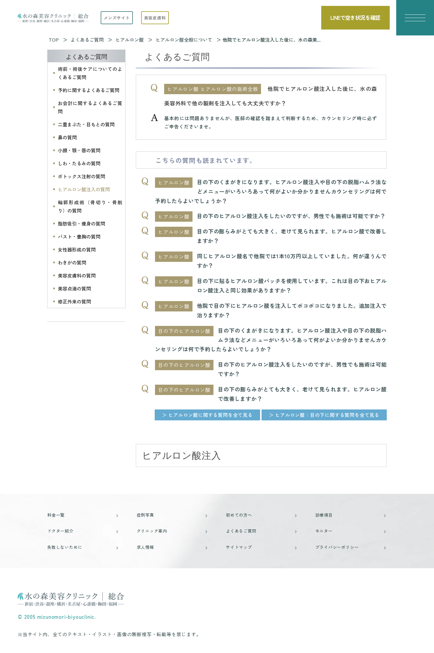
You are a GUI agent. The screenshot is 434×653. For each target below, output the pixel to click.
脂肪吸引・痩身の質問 (81, 223)
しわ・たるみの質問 (79, 163)
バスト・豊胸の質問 (79, 236)
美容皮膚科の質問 (77, 275)
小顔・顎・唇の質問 (79, 150)
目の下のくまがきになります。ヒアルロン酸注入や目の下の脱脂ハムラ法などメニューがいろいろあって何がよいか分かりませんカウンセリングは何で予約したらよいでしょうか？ (271, 191)
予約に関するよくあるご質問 (88, 90)
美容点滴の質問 (74, 288)
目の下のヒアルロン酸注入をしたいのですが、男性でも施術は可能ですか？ (291, 216)
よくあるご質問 (86, 56)
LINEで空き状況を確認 (355, 17)
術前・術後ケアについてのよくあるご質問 (90, 73)
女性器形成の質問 (77, 249)
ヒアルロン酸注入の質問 (84, 189)
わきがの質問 (72, 262)
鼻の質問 (67, 137)
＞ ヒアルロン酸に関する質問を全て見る (207, 414)
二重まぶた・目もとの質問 (86, 124)
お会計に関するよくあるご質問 (90, 107)
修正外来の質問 (74, 301)
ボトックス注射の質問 (81, 176)
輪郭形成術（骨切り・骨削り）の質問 (90, 206)
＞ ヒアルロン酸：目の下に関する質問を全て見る (324, 414)
